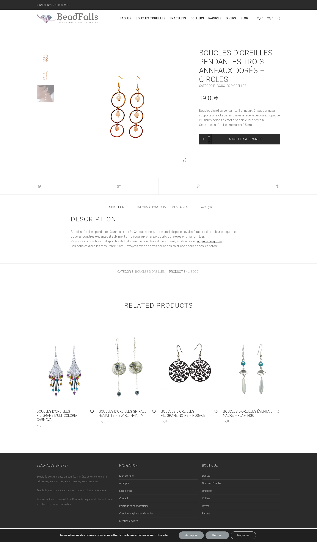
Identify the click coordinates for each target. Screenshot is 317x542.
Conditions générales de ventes (136, 513)
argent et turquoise (209, 241)
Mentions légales (128, 521)
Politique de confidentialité (133, 506)
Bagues (206, 475)
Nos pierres (125, 490)
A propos (124, 483)
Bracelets (207, 490)
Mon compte (126, 475)
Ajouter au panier (246, 139)
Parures (206, 513)
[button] (184, 160)
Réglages (243, 535)
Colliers (206, 498)
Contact (123, 498)
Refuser (217, 535)
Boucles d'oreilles (231, 86)
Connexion (43, 5)
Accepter (191, 535)
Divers (205, 506)
